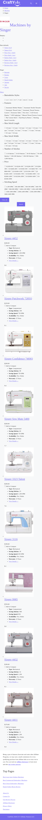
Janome (6, 82)
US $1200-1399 (29, 171)
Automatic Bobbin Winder (14, 107)
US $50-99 (9, 166)
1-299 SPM (9, 186)
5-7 (15, 100)
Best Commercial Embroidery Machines (15, 780)
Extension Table (16, 112)
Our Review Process (9, 799)
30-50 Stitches (31, 153)
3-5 (11, 100)
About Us (6, 793)
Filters (2, 92)
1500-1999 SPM (11, 191)
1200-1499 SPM (37, 189)
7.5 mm (31, 130)
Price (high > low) (9, 55)
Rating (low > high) (10, 60)
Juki (5, 85)
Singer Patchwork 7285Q (18, 298)
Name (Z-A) (8, 50)
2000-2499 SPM (23, 191)
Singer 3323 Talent (14, 479)
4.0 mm (22, 128)
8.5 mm (8, 133)
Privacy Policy (7, 806)
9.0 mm (15, 133)
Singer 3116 (11, 539)
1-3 (7, 100)
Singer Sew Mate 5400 (16, 418)
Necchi (6, 87)
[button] (31, 3)
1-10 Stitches (10, 153)
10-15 (25, 100)
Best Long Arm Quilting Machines (13, 777)
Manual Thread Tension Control (32, 115)
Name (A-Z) (8, 48)
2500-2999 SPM (35, 191)
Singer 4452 (11, 238)
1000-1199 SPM (25, 189)
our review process (14, 764)
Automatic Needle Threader (32, 107)
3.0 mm (8, 128)
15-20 (31, 100)
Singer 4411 (11, 719)
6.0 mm (11, 130)
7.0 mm (24, 130)
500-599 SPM (29, 186)
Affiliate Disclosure (9, 803)
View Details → (13, 260)
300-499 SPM (19, 186)
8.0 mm (38, 130)
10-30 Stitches (20, 153)
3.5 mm (15, 128)
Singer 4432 (11, 659)
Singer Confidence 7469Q (18, 358)
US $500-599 (23, 169)
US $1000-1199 (17, 171)
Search (21, 204)
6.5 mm (18, 130)
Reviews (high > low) (10, 63)
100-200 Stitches (16, 156)
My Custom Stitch (11, 117)
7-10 (20, 100)
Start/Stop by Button (25, 117)
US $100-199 (19, 166)
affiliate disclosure (22, 762)
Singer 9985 (11, 599)
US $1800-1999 (31, 174)
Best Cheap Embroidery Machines (13, 783)
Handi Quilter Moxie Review (12, 787)
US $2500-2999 (19, 176)
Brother (6, 75)
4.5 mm (28, 128)
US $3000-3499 (31, 176)
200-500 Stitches (28, 156)
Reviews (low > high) (10, 65)
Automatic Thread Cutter (13, 110)
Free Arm (26, 112)
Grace (6, 77)
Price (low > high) (9, 53)
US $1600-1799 (19, 174)
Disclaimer (6, 809)
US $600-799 (33, 169)
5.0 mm (35, 128)
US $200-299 (29, 166)
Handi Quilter (8, 80)
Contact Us (6, 796)
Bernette (6, 72)
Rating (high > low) (10, 58)
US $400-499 (13, 169)
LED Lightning (16, 115)
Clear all (4, 200)
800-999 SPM (13, 189)
